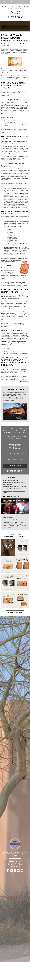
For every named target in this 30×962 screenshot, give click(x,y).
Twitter (11, 471)
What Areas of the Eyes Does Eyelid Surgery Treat (14, 486)
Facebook (8, 471)
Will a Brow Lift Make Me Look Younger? (12, 488)
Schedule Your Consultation (15, 453)
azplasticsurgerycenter (15, 534)
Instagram (22, 471)
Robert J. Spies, (15, 7)
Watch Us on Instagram (15, 612)
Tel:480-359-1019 (15, 448)
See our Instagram (15, 465)
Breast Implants (16, 43)
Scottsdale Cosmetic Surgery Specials (11, 480)
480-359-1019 (18, 398)
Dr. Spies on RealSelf (15, 459)
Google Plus (15, 471)
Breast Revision (23, 43)
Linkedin (18, 471)
